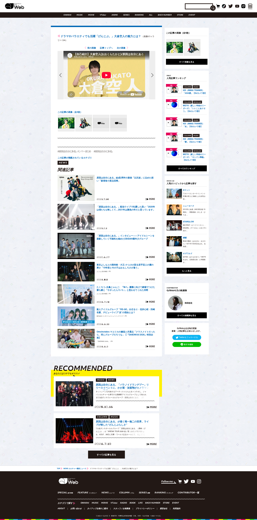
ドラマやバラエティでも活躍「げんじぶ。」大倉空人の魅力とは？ (101, 36)
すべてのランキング (186, 168)
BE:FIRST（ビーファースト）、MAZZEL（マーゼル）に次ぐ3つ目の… (194, 228)
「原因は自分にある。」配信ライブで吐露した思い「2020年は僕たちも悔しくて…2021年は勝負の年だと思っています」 (126, 208)
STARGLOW (188, 221)
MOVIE (91, 15)
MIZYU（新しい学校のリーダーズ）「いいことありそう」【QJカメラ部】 (194, 108)
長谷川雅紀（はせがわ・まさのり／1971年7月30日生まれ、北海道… (194, 244)
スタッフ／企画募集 (121, 509)
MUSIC (80, 15)
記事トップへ (106, 47)
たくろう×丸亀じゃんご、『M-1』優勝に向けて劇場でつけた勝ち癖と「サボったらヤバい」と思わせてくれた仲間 (126, 288)
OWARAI (67, 15)
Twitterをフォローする (188, 337)
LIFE (140, 503)
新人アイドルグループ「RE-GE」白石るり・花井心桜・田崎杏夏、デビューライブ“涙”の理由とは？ (126, 311)
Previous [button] (169, 303)
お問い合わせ (76, 509)
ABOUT (61, 509)
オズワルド (187, 253)
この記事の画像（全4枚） (70, 111)
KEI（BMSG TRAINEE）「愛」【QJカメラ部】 (193, 140)
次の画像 (121, 47)
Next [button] (202, 303)
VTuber (103, 15)
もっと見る (186, 270)
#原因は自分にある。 (103, 151)
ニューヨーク (188, 205)
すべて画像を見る (186, 61)
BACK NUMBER (165, 15)
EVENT (192, 15)
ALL (150, 15)
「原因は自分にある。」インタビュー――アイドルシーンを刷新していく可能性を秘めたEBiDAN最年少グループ (125, 237)
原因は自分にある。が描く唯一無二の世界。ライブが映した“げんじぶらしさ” (122, 423)
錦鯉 (185, 237)
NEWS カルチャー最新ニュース (74, 468)
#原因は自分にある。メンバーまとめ (74, 151)
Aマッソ (186, 190)
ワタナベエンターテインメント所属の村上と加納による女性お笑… (194, 196)
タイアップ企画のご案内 (97, 509)
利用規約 (176, 509)
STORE (180, 15)
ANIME (115, 15)
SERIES (126, 15)
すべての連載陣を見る (186, 315)
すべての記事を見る (106, 454)
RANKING (139, 15)
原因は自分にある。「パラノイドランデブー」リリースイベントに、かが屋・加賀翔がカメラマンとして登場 (122, 386)
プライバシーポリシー (145, 509)
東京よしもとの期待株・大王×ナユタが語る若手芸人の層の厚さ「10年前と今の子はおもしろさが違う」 (125, 266)
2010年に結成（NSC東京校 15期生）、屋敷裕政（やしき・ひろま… (194, 212)
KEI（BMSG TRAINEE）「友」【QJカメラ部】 (193, 125)
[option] (186, 303)
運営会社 (163, 509)
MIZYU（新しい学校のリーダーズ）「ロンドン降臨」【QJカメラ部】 (194, 157)
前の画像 (91, 47)
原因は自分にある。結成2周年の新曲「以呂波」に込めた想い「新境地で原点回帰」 (125, 179)
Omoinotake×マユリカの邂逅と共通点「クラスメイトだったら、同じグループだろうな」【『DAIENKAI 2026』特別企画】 (126, 334)
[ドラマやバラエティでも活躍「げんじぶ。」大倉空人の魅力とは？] (66, 123)
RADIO (123, 503)
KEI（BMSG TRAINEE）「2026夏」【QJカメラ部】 (195, 91)
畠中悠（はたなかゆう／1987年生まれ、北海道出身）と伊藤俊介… (194, 259)
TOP (58, 468)
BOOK (133, 503)
